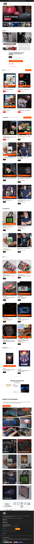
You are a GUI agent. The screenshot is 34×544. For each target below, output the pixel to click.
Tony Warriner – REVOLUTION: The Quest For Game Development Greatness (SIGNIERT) (16, 59)
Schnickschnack (22, 498)
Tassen (5, 467)
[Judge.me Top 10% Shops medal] (28, 503)
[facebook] (9, 69)
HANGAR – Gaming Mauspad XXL (8, 321)
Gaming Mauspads (5, 320)
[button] (2, 3)
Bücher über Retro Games (6, 277)
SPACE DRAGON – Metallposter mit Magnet (23, 371)
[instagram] (5, 533)
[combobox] (13, 4)
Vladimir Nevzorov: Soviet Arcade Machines (23, 278)
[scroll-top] (32, 542)
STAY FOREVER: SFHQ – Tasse (7, 203)
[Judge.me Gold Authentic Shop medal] (18, 503)
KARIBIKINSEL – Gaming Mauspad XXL (23, 321)
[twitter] (10, 69)
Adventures (19, 320)
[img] (16, 383)
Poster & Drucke (21, 467)
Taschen (20, 483)
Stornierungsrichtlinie (8, 540)
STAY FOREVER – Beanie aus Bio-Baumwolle (9, 182)
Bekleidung (5, 452)
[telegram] (12, 69)
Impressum (3, 540)
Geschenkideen (5, 341)
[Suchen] (20, 4)
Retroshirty (7, 537)
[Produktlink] (9, 86)
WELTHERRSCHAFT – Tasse (7, 252)
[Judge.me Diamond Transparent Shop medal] (14, 503)
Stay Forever (6, 483)
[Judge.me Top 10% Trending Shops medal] (21, 506)
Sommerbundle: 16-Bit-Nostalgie (8, 94)
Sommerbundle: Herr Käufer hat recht (23, 94)
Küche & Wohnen (19, 370)
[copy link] (13, 69)
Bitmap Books (5, 371)
